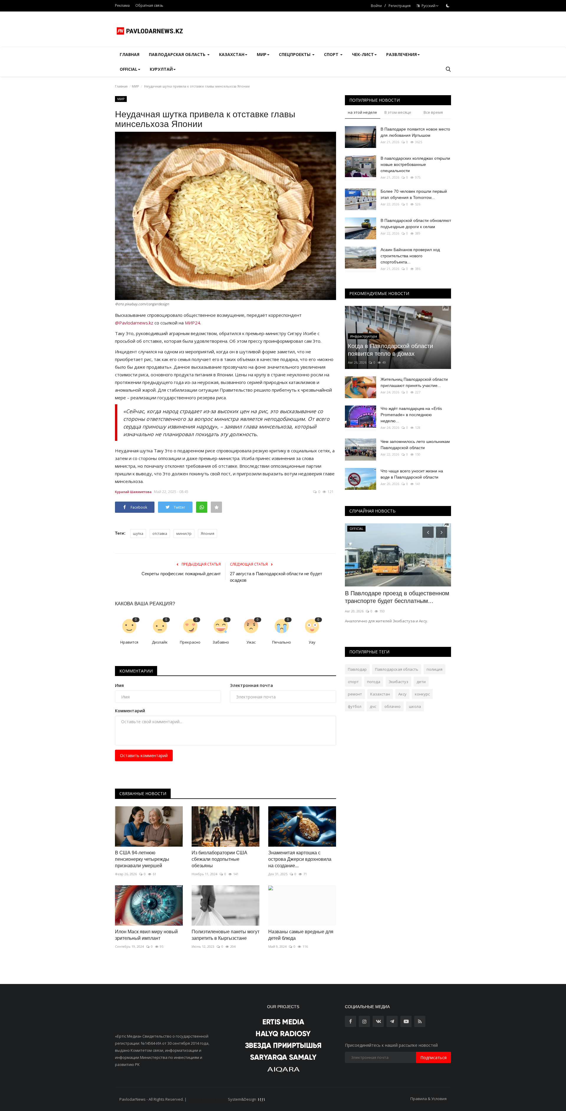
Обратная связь (149, 5)
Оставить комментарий (144, 755)
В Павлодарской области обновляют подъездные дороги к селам (416, 223)
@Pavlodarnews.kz (134, 323)
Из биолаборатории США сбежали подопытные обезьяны (219, 859)
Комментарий (130, 710)
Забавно (221, 642)
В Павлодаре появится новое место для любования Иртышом (415, 132)
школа (415, 706)
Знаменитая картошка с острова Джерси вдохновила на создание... (299, 859)
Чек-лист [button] (363, 54)
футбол (354, 706)
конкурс (422, 694)
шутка (138, 533)
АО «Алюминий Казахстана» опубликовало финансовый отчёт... (393, 597)
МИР (135, 86)
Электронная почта (251, 685)
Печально (281, 642)
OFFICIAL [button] (128, 69)
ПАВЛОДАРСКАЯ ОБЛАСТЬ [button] (178, 54)
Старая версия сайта (207, 1099)
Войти (376, 5)
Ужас (251, 642)
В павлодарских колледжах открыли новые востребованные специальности (415, 164)
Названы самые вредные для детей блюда (300, 935)
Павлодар (357, 669)
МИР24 (192, 323)
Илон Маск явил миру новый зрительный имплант (146, 935)
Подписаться (433, 1057)
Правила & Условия (428, 1098)
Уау (312, 642)
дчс (373, 706)
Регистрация (400, 5)
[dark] (448, 5)
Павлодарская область (396, 669)
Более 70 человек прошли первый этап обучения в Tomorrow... (414, 194)
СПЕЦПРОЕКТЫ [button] (295, 54)
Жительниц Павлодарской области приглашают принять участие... (414, 382)
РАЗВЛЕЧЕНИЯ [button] (401, 54)
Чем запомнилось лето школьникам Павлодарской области (415, 444)
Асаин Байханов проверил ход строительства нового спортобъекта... (410, 255)
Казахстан (380, 694)
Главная (129, 54)
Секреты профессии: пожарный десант (181, 573)
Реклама (122, 5)
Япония (207, 533)
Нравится (129, 642)
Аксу (402, 694)
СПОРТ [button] (332, 54)
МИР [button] (261, 54)
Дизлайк (160, 642)
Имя (119, 685)
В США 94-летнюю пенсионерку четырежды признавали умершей (142, 859)
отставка (159, 533)
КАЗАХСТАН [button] (231, 54)
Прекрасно (190, 642)
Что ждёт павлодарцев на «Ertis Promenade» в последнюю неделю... (411, 414)
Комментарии (136, 671)
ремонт (355, 694)
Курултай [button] (161, 69)
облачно (392, 706)
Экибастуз (398, 681)
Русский (427, 5)
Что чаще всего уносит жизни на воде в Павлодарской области (412, 474)
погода (373, 681)
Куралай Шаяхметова (133, 491)
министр (184, 533)
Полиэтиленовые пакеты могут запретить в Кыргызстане (225, 935)
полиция (434, 669)
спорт (353, 681)
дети (421, 681)
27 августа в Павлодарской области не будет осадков (276, 577)
